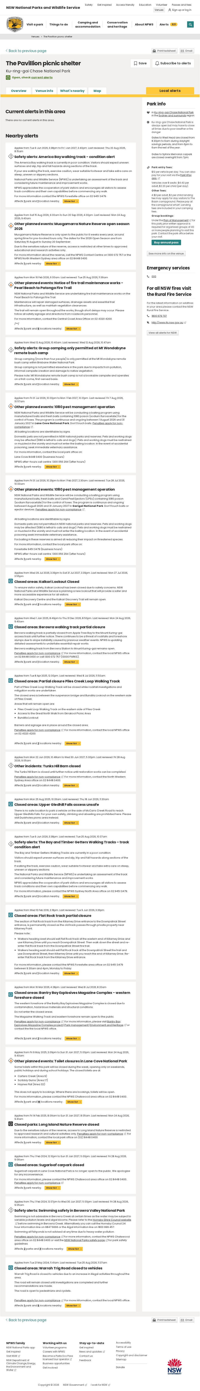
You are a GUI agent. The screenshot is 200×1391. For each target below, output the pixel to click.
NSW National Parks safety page (84, 1240)
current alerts (42, 77)
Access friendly (125, 4)
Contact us (86, 1356)
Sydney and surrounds (172, 115)
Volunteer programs (55, 1347)
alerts (170, 90)
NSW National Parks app (20, 1347)
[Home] (14, 24)
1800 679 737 (159, 316)
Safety (89, 4)
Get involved (50, 1367)
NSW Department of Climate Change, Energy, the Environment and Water (21, 1365)
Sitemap (121, 1359)
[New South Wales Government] (174, 1366)
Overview (18, 91)
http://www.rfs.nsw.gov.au (167, 322)
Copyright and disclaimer (131, 1355)
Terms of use (123, 1347)
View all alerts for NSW (163, 333)
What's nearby (72, 91)
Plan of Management (175, 220)
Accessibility (123, 1342)
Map (97, 91)
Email (189, 51)
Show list (69, 201)
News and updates (90, 1351)
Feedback (85, 1360)
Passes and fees (181, 4)
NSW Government (73, 1385)
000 (154, 276)
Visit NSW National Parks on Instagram (18, 1384)
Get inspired (104, 4)
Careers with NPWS (54, 1351)
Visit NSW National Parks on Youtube (26, 1384)
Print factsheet (166, 51)
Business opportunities (56, 1363)
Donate (120, 1367)
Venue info (44, 91)
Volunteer (161, 4)
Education (145, 4)
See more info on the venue (166, 253)
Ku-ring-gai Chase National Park (174, 112)
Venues (159, 10)
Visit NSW (11, 1356)
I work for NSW (99, 1385)
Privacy (120, 1351)
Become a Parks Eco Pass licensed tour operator (58, 1357)
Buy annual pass (166, 242)
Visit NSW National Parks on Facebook (9, 1384)
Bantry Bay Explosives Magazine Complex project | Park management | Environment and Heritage (68, 1023)
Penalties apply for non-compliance (58, 509)
